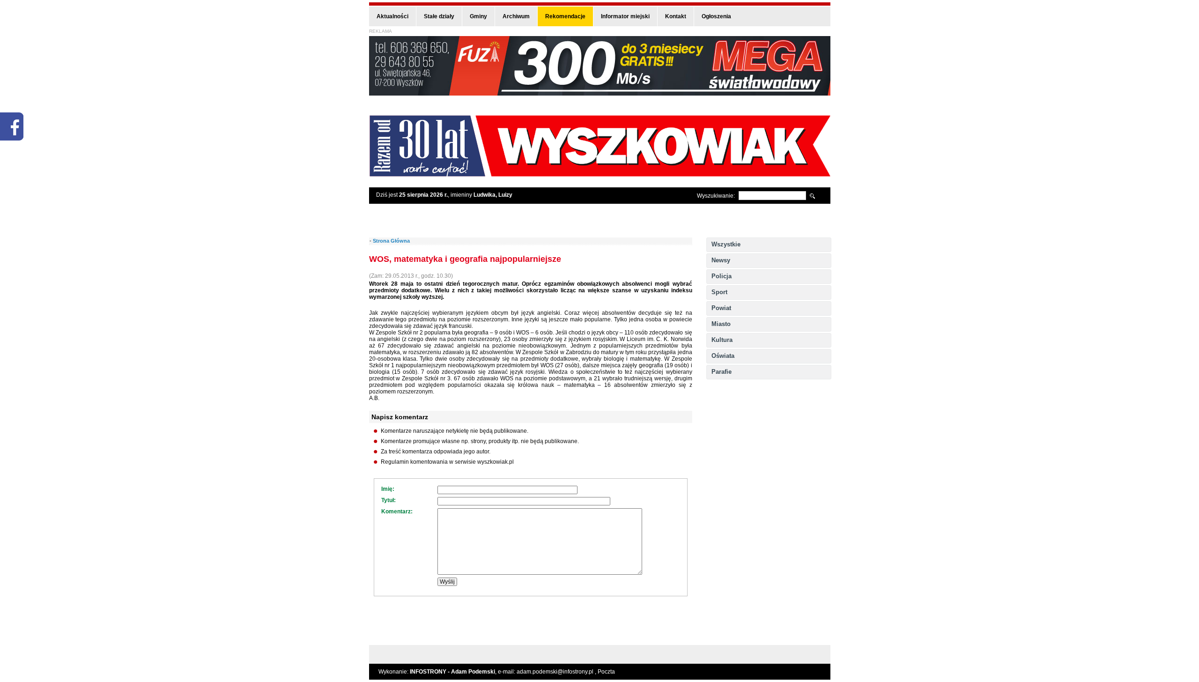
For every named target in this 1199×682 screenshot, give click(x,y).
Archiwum (516, 16)
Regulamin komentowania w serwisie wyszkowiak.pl (447, 462)
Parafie (721, 371)
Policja (721, 276)
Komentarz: (397, 511)
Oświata (722, 355)
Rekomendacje (565, 16)
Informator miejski (625, 16)
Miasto (721, 323)
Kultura (722, 339)
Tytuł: (388, 500)
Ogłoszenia (716, 16)
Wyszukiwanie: (716, 196)
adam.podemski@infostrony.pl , (557, 671)
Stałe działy (439, 16)
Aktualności (392, 16)
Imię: (387, 489)
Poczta (606, 671)
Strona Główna (391, 241)
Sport (719, 292)
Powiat (721, 307)
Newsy (720, 260)
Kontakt (675, 16)
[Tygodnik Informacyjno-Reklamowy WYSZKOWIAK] (599, 173)
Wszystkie (725, 244)
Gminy (478, 16)
